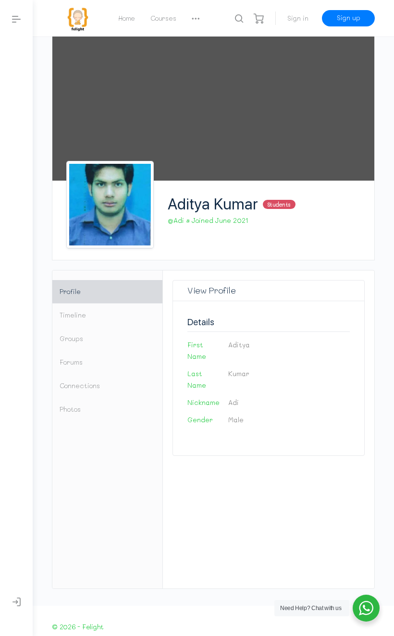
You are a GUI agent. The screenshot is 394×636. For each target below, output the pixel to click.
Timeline (73, 314)
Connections (80, 385)
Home (126, 18)
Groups (71, 338)
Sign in (297, 18)
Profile (70, 291)
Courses (163, 18)
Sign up (348, 17)
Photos (70, 409)
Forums (71, 362)
